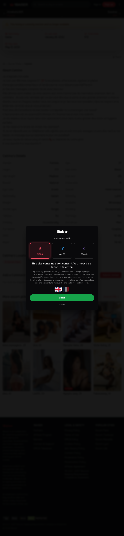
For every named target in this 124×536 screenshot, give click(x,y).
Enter (62, 297)
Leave (62, 304)
